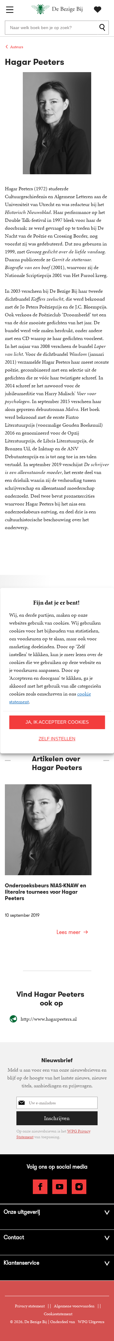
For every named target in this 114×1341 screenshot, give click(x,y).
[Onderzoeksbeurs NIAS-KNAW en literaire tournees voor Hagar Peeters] (48, 863)
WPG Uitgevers (91, 1322)
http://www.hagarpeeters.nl (49, 1018)
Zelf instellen (57, 738)
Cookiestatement (58, 1314)
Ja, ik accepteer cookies (57, 722)
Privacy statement (30, 1306)
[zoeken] (103, 28)
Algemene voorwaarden (74, 1306)
